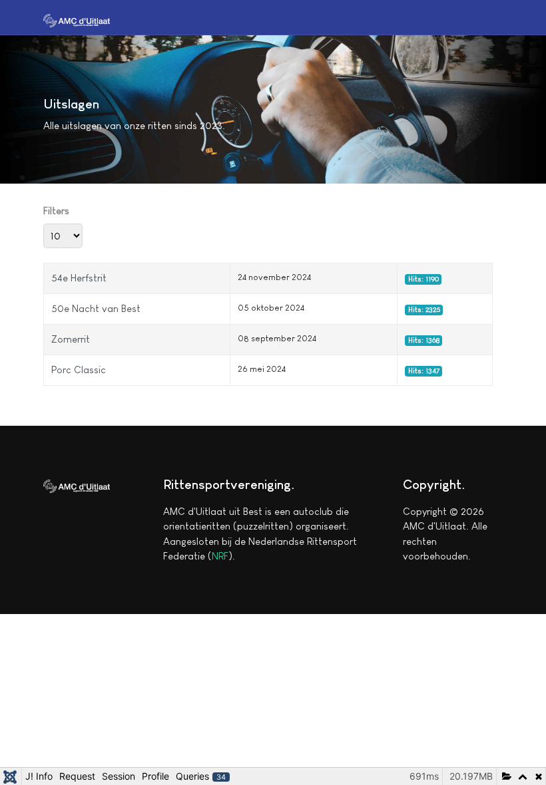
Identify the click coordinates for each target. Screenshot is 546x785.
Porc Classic (78, 369)
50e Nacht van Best (95, 308)
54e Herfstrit (79, 277)
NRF (220, 555)
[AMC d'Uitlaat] (76, 19)
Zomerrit (70, 339)
